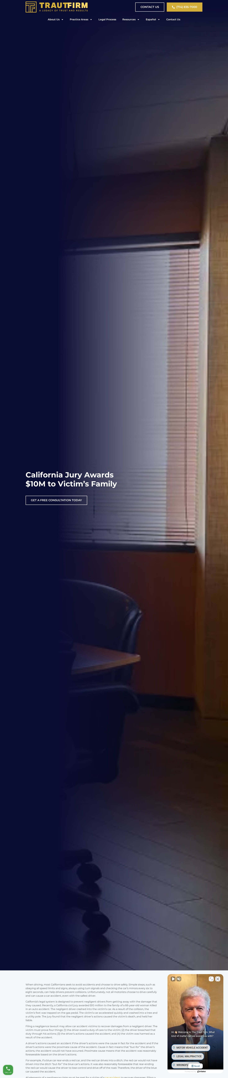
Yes (119, 546)
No (108, 546)
